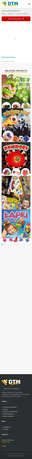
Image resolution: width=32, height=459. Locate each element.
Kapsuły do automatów (10, 411)
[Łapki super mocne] (16, 223)
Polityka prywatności (16, 456)
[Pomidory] (16, 156)
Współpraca (7, 427)
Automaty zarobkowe (10, 407)
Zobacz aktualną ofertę (14, 19)
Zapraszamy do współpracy (11, 388)
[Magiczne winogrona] (16, 89)
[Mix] (16, 190)
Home (4, 14)
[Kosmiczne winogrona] (16, 303)
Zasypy (5, 409)
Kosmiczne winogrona (16, 372)
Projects (11, 14)
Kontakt (5, 429)
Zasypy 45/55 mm (22, 14)
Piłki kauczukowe (8, 414)
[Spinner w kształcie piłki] (16, 122)
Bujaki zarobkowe (8, 416)
